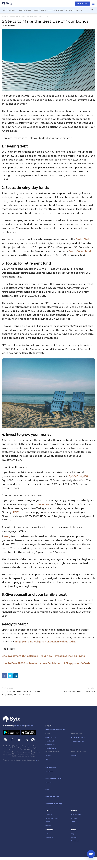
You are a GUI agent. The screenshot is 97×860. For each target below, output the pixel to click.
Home (4, 16)
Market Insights (39, 10)
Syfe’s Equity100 (78, 476)
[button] (93, 3)
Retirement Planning (73, 10)
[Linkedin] (15, 675)
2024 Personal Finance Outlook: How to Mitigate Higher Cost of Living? (21, 693)
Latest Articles (9, 10)
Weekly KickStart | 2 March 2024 (79, 692)
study (7, 536)
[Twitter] (10, 675)
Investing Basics (24, 10)
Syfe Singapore (9, 25)
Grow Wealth (13, 16)
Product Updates (55, 10)
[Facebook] (4, 675)
